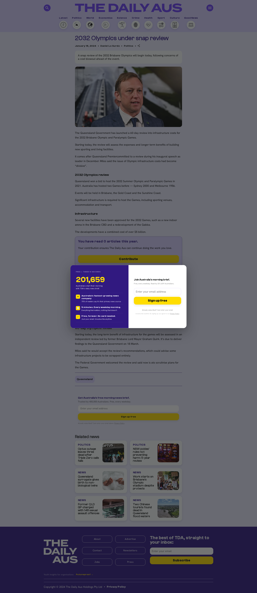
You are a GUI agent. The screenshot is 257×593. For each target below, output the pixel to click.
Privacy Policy (174, 314)
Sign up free (157, 301)
